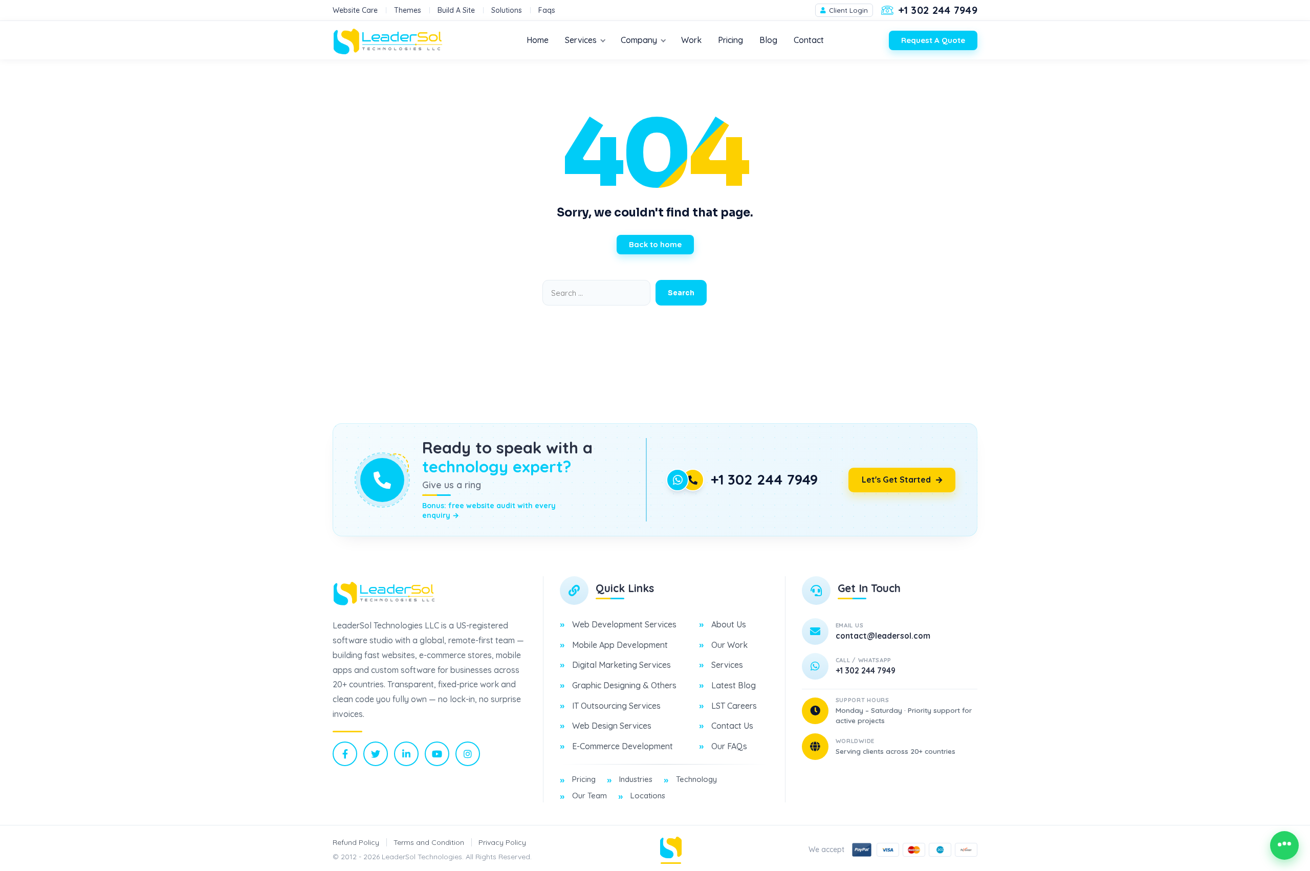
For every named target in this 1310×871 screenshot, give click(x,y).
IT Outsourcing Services (616, 706)
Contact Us (732, 726)
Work (691, 40)
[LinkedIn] (406, 754)
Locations (647, 795)
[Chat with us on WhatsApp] (1284, 845)
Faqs (546, 10)
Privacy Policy (502, 842)
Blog (768, 40)
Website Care (355, 10)
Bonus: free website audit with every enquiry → (489, 510)
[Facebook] (345, 754)
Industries (635, 779)
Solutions (506, 10)
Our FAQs (729, 746)
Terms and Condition (429, 842)
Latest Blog (733, 685)
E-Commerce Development (622, 746)
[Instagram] (467, 754)
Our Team (589, 795)
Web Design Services (611, 726)
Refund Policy (356, 842)
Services (581, 40)
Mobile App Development (620, 645)
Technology (696, 779)
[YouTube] (437, 754)
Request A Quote (933, 40)
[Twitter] (375, 754)
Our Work (729, 645)
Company (639, 40)
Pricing (730, 40)
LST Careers (734, 706)
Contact (809, 40)
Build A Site (456, 10)
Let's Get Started (896, 479)
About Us (728, 624)
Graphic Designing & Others (624, 685)
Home (538, 40)
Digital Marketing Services (621, 665)
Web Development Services (624, 624)
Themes (407, 10)
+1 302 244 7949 (764, 479)
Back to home (655, 244)
